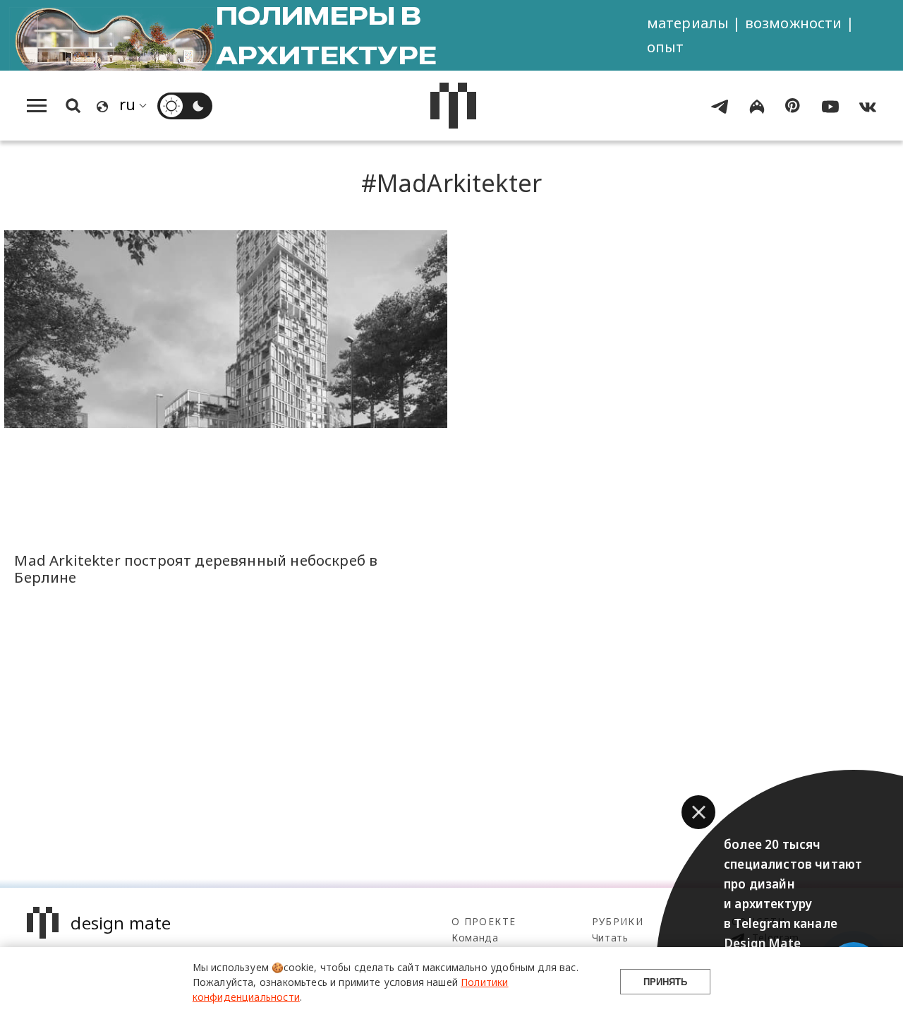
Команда (475, 937)
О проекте (484, 921)
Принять (665, 982)
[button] (698, 812)
